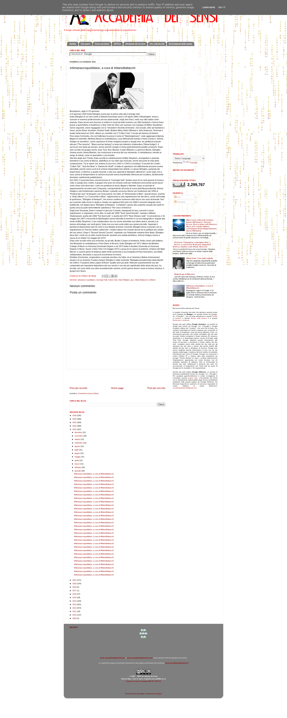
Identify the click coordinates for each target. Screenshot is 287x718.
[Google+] (142, 631)
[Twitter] (141, 634)
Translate (193, 163)
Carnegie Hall (101, 280)
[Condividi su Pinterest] (116, 276)
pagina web (192, 378)
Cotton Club (112, 280)
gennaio (78, 471)
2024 (74, 422)
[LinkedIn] (145, 638)
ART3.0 (117, 44)
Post (178, 197)
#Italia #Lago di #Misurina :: (185, 274)
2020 (74, 584)
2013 (74, 604)
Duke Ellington (124, 280)
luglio (77, 450)
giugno (77, 453)
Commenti (180, 202)
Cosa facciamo (102, 44)
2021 (74, 580)
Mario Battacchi (141, 280)
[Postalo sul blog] (106, 276)
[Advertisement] (117, 378)
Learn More (208, 7)
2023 (74, 426)
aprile (77, 460)
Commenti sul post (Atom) (88, 393)
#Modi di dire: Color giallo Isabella (199, 258)
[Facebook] (145, 631)
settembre (79, 443)
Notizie (73, 44)
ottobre (78, 439)
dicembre (79, 432)
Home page (117, 388)
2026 (74, 415)
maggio (78, 457)
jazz (132, 280)
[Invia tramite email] (103, 276)
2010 (74, 615)
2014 (74, 601)
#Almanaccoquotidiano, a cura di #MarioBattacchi (94, 474)
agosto (78, 446)
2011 (74, 611)
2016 (74, 594)
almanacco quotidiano (86, 280)
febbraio (78, 467)
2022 (74, 429)
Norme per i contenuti (181, 320)
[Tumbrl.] (142, 638)
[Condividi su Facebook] (112, 276)
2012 (74, 608)
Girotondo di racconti (135, 44)
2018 (74, 587)
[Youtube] (143, 634)
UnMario (152, 280)
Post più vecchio (156, 388)
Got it (222, 7)
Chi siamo (85, 44)
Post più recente (78, 388)
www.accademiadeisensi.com (140, 658)
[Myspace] (146, 634)
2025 (74, 419)
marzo (77, 464)
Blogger (159, 694)
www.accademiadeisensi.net (112, 658)
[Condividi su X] (109, 276)
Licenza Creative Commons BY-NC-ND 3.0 (143, 681)
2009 (74, 618)
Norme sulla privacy (199, 318)
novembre (79, 436)
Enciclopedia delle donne (180, 44)
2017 (74, 591)
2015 (74, 597)
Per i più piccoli (157, 44)
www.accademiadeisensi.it (176, 663)
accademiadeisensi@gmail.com (185, 388)
